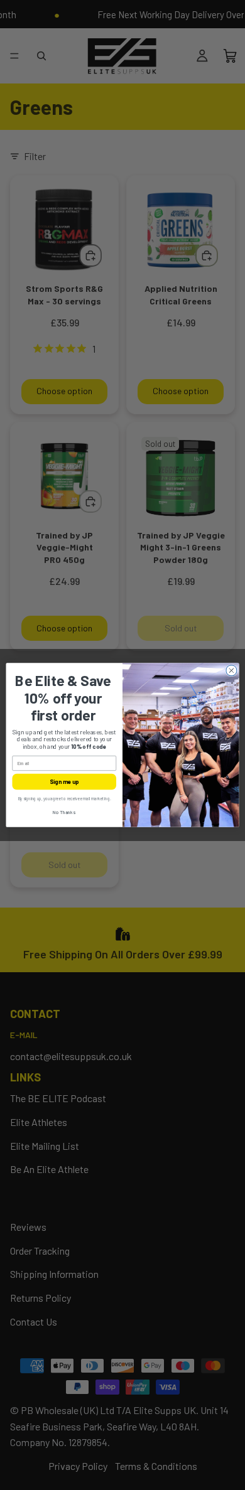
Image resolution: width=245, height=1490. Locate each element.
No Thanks (64, 812)
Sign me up (64, 781)
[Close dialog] (231, 670)
